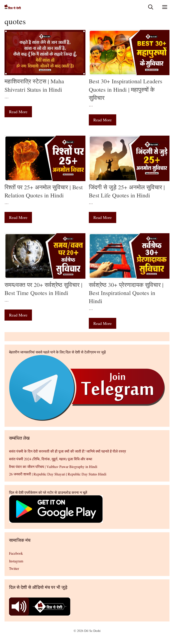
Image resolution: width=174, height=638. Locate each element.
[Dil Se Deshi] (13, 7)
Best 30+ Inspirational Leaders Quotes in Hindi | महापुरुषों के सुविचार (125, 89)
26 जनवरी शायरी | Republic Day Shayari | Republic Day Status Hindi (57, 474)
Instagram (16, 561)
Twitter (14, 568)
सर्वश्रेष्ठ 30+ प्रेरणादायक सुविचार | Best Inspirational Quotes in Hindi (126, 293)
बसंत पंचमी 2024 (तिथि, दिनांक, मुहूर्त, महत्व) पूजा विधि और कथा (50, 458)
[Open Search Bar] (151, 7)
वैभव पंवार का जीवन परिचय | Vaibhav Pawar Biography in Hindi (53, 466)
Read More (18, 111)
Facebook (16, 553)
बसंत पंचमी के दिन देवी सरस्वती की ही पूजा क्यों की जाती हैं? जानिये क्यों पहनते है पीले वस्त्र (67, 451)
